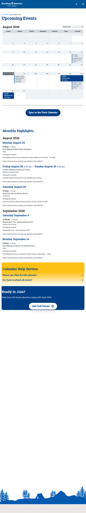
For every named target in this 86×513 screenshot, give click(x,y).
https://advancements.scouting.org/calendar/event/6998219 (23, 182)
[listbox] (72, 27)
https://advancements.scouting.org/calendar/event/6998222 (23, 258)
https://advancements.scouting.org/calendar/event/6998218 (23, 161)
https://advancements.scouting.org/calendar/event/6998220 (23, 205)
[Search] (76, 4)
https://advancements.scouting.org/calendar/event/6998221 (23, 234)
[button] (43, 112)
